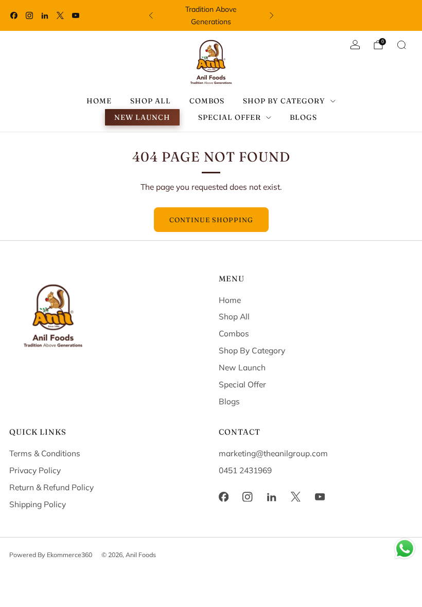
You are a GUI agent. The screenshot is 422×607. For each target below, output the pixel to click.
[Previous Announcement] (150, 15)
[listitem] (211, 15)
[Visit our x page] (60, 15)
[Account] (355, 45)
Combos (206, 100)
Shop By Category (252, 350)
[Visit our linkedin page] (44, 15)
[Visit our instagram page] (29, 15)
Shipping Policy (37, 504)
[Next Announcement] (271, 15)
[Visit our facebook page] (14, 15)
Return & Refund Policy (51, 487)
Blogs (303, 117)
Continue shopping (211, 220)
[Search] (401, 45)
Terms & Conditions (44, 453)
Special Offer (242, 384)
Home (99, 100)
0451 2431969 (245, 470)
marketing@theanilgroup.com (273, 453)
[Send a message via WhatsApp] (405, 549)
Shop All (150, 100)
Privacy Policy (35, 470)
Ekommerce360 (69, 554)
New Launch (142, 117)
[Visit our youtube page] (75, 15)
